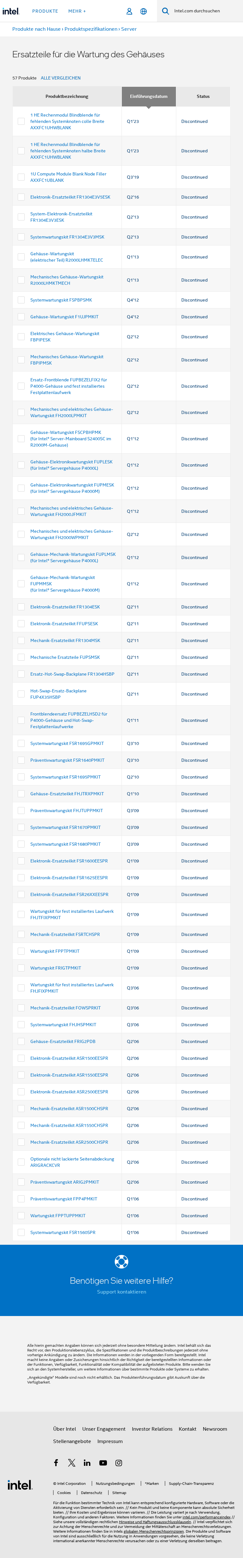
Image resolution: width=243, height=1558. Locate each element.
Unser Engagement (104, 1429)
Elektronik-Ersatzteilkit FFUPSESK (64, 623)
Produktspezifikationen (91, 29)
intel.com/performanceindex (207, 1517)
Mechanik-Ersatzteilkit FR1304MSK (65, 640)
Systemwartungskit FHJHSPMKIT (63, 1024)
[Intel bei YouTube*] (103, 1464)
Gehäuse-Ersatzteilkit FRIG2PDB (63, 1041)
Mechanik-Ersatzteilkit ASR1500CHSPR (69, 1108)
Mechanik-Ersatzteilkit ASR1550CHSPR (69, 1125)
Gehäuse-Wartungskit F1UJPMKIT (64, 317)
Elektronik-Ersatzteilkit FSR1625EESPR (69, 878)
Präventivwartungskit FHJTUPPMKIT (66, 810)
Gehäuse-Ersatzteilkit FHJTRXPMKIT (67, 794)
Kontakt (187, 1429)
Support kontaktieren (121, 1292)
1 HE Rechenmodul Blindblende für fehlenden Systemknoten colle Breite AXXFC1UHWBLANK (67, 121)
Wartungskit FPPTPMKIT (54, 951)
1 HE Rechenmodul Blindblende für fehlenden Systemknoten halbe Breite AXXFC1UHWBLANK (68, 151)
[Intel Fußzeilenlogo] (20, 1484)
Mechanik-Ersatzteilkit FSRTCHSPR (65, 934)
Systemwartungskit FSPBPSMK (61, 300)
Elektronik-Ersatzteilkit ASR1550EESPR (69, 1075)
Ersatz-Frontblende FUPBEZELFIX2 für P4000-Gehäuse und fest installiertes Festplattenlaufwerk (68, 386)
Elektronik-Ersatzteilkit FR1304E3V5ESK (70, 197)
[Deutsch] (143, 11)
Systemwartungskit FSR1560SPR (63, 1232)
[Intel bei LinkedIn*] (87, 1464)
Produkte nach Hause (36, 29)
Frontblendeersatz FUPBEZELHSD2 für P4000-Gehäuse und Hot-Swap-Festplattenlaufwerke (68, 720)
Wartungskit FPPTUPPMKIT (57, 1215)
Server (129, 29)
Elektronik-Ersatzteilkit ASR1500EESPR (69, 1058)
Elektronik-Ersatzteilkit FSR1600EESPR (69, 861)
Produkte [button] (45, 11)
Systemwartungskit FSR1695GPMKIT (67, 743)
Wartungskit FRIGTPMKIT (55, 968)
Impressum (110, 1441)
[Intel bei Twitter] (71, 1464)
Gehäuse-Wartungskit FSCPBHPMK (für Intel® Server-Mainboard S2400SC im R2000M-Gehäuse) (70, 438)
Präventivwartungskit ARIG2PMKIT (64, 1182)
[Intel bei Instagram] (118, 1464)
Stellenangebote (72, 1441)
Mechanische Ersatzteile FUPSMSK (65, 657)
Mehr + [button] (77, 11)
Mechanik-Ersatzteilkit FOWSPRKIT (65, 1008)
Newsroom (215, 1429)
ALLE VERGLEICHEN (61, 78)
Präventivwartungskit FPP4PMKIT (63, 1199)
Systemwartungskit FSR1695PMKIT (65, 777)
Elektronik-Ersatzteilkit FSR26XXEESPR (69, 894)
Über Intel (64, 1429)
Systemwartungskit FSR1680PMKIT (65, 844)
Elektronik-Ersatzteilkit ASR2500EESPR (69, 1092)
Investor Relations (152, 1429)
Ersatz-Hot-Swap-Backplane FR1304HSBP (72, 674)
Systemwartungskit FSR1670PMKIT (65, 827)
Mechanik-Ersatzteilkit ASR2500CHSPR (69, 1142)
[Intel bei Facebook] (56, 1464)
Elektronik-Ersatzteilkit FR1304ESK (65, 607)
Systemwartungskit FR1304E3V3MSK (67, 237)
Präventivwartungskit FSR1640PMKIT (67, 760)
